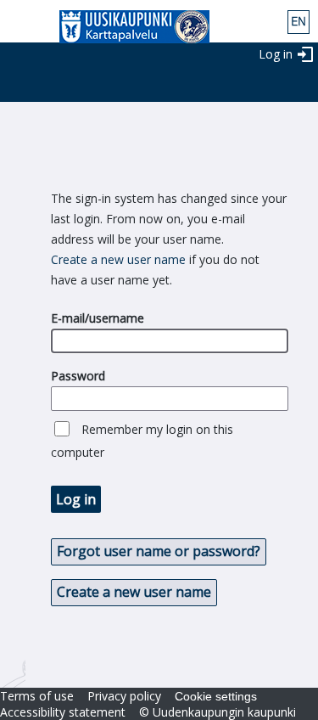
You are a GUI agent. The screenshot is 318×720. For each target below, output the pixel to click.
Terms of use (37, 696)
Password (78, 376)
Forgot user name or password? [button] (158, 551)
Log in (276, 54)
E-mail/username (97, 318)
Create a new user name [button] (134, 591)
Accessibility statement (63, 712)
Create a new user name (118, 259)
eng (298, 22)
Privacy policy (124, 696)
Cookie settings (216, 696)
